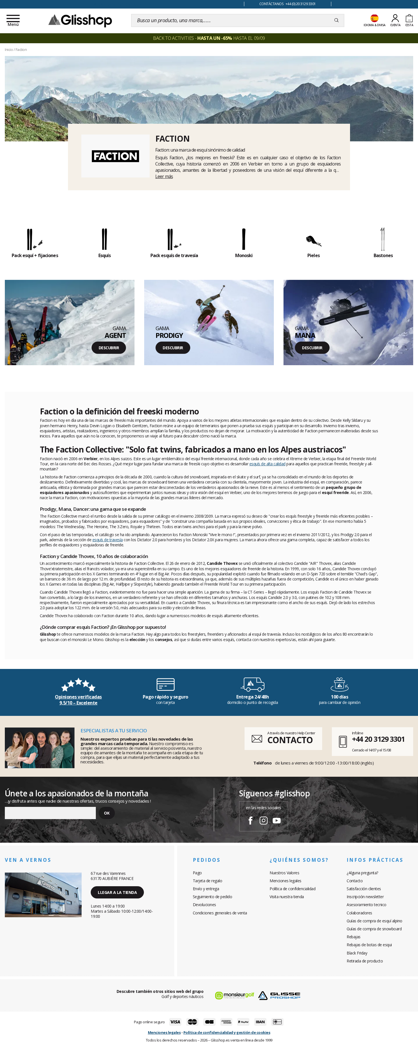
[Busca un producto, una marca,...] (336, 20)
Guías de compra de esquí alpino (374, 920)
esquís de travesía (107, 539)
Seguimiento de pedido (212, 896)
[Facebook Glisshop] (250, 821)
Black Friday (357, 953)
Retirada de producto (365, 961)
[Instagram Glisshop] (264, 821)
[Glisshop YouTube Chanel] (277, 821)
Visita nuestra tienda (287, 896)
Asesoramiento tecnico (366, 904)
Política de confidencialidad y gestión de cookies (226, 1032)
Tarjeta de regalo (207, 880)
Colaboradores (359, 913)
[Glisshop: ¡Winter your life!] (80, 20)
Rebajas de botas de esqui (369, 944)
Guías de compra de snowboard (374, 928)
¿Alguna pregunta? (362, 872)
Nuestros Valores (284, 872)
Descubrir (109, 347)
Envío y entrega (206, 888)
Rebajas (354, 936)
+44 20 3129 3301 (378, 739)
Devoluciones (204, 904)
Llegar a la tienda (117, 892)
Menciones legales (285, 880)
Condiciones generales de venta (220, 913)
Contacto (355, 880)
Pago (197, 872)
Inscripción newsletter (365, 896)
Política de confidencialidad (292, 888)
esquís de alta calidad (267, 463)
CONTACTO (290, 740)
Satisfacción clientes (364, 888)
